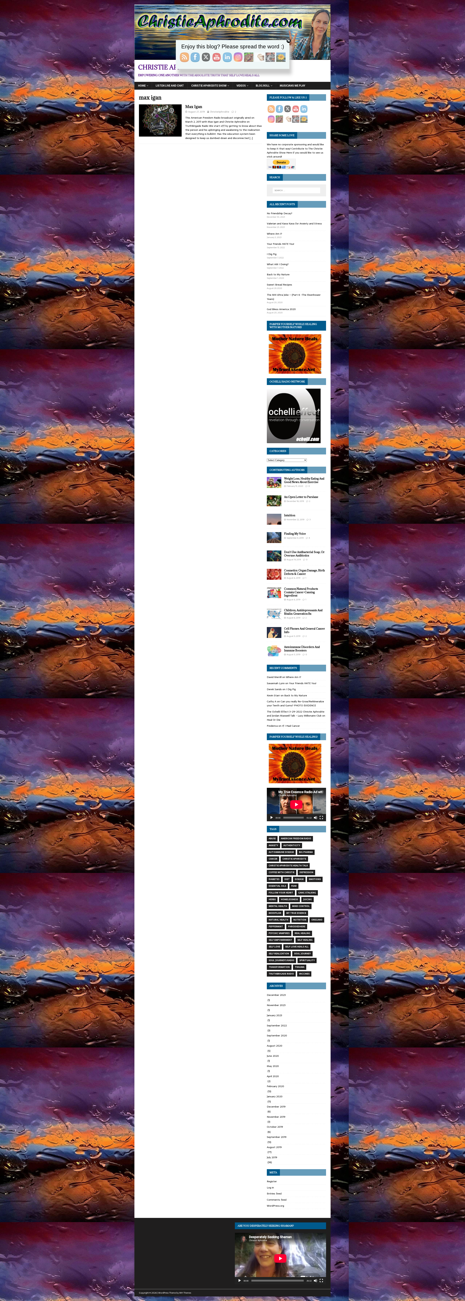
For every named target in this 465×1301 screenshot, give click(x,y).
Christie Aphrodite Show (209, 86)
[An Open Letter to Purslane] (274, 504)
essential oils (277, 886)
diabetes (274, 879)
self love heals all (297, 947)
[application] (296, 804)
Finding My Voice (295, 533)
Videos (241, 86)
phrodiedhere (296, 926)
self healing (305, 940)
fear (294, 886)
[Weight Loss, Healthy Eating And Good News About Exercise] (274, 486)
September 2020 (277, 1035)
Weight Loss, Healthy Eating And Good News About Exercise (304, 480)
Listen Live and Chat (170, 86)
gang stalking (307, 893)
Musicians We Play (292, 86)
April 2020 (273, 1076)
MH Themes (185, 1293)
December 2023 (276, 995)
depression (306, 872)
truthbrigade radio (281, 974)
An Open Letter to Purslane (301, 497)
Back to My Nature (278, 274)
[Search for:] (296, 190)
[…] (251, 138)
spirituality (307, 960)
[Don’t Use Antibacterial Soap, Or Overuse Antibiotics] (274, 559)
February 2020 (275, 1086)
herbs (272, 899)
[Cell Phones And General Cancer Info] (274, 636)
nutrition (299, 920)
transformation (279, 967)
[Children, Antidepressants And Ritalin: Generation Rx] (274, 618)
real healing (302, 933)
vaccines (304, 974)
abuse (272, 838)
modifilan (275, 913)
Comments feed (276, 1200)
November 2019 (276, 1117)
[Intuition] (274, 523)
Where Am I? (274, 234)
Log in (270, 1188)
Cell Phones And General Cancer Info (304, 630)
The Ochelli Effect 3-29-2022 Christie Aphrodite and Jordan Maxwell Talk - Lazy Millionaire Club (295, 714)
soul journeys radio (281, 960)
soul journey (302, 953)
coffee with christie (281, 872)
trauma (299, 967)
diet (287, 879)
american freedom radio (296, 838)
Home (142, 86)
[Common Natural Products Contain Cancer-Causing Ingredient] (274, 596)
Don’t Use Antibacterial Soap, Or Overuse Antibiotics (304, 553)
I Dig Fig (271, 254)
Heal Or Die (273, 720)
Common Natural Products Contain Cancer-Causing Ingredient (301, 592)
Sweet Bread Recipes (279, 285)
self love (274, 947)
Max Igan (193, 106)
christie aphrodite (294, 859)
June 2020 (273, 1056)
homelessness (289, 899)
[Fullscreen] (321, 817)
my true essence (296, 913)
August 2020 (274, 1046)
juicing (307, 899)
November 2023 (276, 1005)
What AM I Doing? (278, 264)
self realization (279, 953)
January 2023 (274, 1015)
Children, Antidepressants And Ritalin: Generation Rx (303, 611)
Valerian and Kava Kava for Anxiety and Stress (294, 224)
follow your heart (281, 893)
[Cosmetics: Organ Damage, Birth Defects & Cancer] (274, 578)
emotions (315, 879)
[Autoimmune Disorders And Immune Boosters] (274, 654)
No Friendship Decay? (279, 213)
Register (272, 1181)
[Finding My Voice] (274, 541)
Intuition (289, 515)
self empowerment (280, 940)
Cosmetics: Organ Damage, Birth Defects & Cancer (304, 572)
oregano (316, 920)
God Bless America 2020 (281, 309)
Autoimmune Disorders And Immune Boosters (302, 648)
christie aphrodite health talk (288, 865)
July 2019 (272, 1157)
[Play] (271, 817)
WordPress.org (275, 1206)
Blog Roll (263, 86)
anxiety (273, 845)
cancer (273, 859)
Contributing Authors (287, 470)
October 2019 (275, 1127)
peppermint (276, 926)
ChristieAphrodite (219, 112)
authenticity (291, 845)
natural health (278, 920)
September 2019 (276, 1137)
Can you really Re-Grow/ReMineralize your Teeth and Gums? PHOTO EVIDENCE (295, 703)
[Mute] (315, 817)
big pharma (306, 852)
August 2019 (274, 1147)
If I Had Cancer (291, 726)
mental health (278, 906)
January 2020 (274, 1096)
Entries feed (274, 1194)
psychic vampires (279, 933)
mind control (301, 906)
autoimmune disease (281, 852)
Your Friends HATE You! (280, 244)
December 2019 (276, 1107)
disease (299, 879)
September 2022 (277, 1025)
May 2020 (273, 1066)
